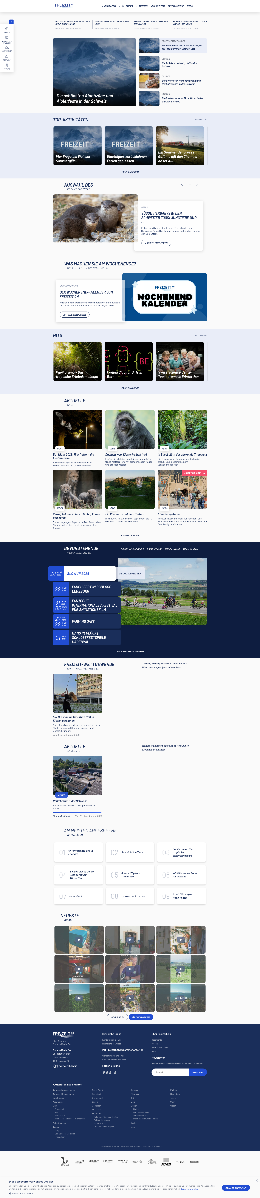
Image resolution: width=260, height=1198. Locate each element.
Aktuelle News (130, 535)
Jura (133, 1127)
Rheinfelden (60, 1137)
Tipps (190, 6)
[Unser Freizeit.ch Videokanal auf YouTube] (110, 1072)
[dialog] (130, 1187)
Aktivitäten (109, 6)
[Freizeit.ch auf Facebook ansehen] (103, 1072)
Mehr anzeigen (130, 171)
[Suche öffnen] (201, 5)
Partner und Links (160, 1047)
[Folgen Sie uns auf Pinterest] (115, 1072)
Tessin (173, 1098)
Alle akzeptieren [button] (236, 1187)
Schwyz (134, 1090)
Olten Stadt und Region (104, 1126)
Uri (132, 1098)
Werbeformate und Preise (113, 1055)
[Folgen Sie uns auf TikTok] (112, 1072)
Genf (172, 1102)
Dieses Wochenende (132, 549)
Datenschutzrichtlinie (189, 1189)
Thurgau (135, 1094)
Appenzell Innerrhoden (63, 1094)
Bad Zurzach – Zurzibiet (65, 1134)
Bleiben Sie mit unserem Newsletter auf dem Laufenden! (177, 1063)
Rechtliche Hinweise (111, 1043)
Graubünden (58, 1098)
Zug (133, 1102)
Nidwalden (58, 1102)
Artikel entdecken (156, 243)
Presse (155, 1043)
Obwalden (96, 1105)
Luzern (95, 1102)
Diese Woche (154, 549)
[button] (113, 1193)
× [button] (256, 1181)
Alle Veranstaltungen (130, 651)
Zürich (136, 1109)
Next (197, 184)
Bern (57, 1112)
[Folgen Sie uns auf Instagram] (106, 1072)
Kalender (127, 6)
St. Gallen (96, 1109)
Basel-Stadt (97, 1090)
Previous (182, 184)
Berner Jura (60, 1115)
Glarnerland (97, 1098)
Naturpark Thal (100, 1123)
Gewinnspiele (176, 6)
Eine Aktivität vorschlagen (114, 1059)
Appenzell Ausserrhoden (64, 1090)
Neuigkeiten (157, 6)
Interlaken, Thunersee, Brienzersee (70, 1118)
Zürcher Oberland (140, 1115)
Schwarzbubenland (102, 1120)
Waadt (173, 1105)
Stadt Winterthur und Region (145, 1118)
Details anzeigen (130, 573)
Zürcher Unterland (141, 1112)
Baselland (96, 1094)
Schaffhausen (59, 1123)
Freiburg (174, 1090)
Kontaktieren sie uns (111, 1039)
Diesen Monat (172, 549)
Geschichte (157, 1039)
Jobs (154, 1051)
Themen (143, 6)
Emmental (59, 1109)
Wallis (133, 1123)
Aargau (58, 1130)
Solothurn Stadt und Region (106, 1117)
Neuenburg (175, 1094)
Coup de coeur (194, 473)
